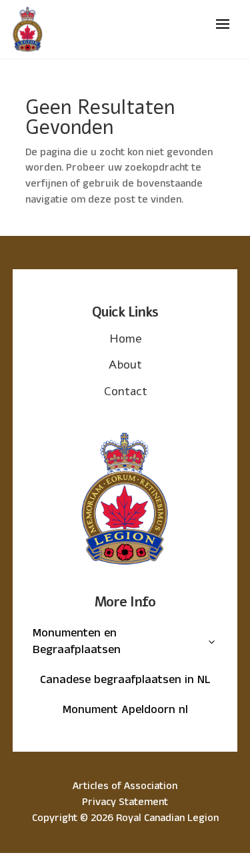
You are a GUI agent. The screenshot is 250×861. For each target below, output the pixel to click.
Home (125, 339)
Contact (125, 391)
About (125, 365)
